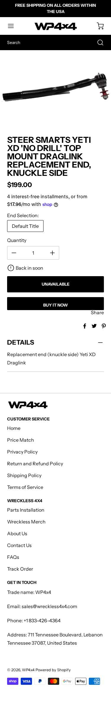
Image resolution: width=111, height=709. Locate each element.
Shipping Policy (24, 475)
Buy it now (55, 305)
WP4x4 (28, 670)
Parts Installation (25, 510)
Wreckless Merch (26, 522)
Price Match (20, 440)
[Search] (97, 42)
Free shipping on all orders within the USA (55, 8)
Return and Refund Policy (35, 463)
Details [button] (20, 342)
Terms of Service (25, 487)
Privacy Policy (22, 452)
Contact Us (19, 545)
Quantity (16, 240)
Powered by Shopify (53, 670)
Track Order (20, 569)
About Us (17, 533)
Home (13, 428)
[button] (13, 25)
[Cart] (97, 25)
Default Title (25, 226)
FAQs (13, 557)
